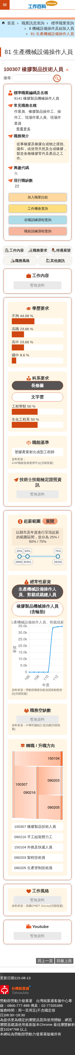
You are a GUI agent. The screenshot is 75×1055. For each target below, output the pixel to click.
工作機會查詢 (38, 209)
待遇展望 (63, 250)
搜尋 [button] (57, 78)
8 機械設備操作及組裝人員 (51, 28)
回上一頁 (45, 961)
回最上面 (64, 961)
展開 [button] (50, 521)
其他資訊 (57, 261)
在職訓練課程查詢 (37, 220)
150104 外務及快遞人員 (33, 847)
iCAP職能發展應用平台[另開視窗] (32, 463)
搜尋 (7, 78)
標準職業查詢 (62, 23)
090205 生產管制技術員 (33, 868)
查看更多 (23, 129)
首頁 (11, 23)
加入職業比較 (38, 197)
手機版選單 (5, 5)
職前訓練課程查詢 (37, 231)
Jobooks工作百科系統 (42, 5)
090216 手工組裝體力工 (33, 837)
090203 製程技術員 (29, 858)
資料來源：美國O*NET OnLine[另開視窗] (37, 905)
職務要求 (40, 250)
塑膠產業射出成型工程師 (34, 452)
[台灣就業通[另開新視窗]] (15, 993)
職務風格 (22, 261)
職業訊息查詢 (33, 23)
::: (3, 62)
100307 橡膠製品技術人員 (35, 827)
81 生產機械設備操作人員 (52, 34)
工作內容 (16, 250)
